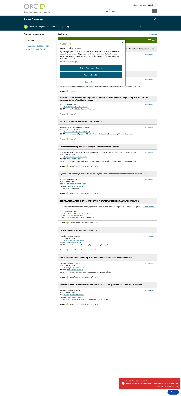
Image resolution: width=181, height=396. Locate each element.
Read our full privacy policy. (70, 62)
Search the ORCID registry (111, 11)
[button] (153, 34)
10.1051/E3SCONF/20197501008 (74, 184)
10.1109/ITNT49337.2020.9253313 (75, 157)
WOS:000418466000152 (75, 243)
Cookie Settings (91, 82)
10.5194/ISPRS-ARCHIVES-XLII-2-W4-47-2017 (78, 213)
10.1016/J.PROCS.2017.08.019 (73, 240)
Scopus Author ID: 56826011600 (37, 46)
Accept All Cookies (91, 75)
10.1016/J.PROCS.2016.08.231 (73, 268)
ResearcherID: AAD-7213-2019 (36, 49)
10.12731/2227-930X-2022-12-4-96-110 (76, 132)
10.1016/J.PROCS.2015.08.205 (73, 295)
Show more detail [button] (149, 55)
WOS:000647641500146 (75, 159)
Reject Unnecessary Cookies (91, 68)
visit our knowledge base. (169, 383)
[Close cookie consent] (122, 42)
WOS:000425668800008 (75, 215)
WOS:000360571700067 (75, 297)
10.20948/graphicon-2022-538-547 (75, 107)
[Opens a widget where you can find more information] (173, 392)
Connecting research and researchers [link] (37, 12)
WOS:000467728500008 (75, 186)
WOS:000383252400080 (75, 270)
